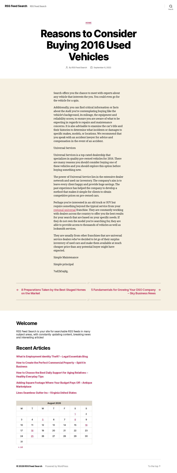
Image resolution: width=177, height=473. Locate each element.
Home (88, 23)
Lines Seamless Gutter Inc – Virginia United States (46, 392)
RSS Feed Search (16, 6)
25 (32, 436)
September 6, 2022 (102, 67)
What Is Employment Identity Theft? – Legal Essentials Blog (52, 356)
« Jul (20, 447)
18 (32, 430)
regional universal (65, 210)
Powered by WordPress (56, 466)
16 (86, 425)
